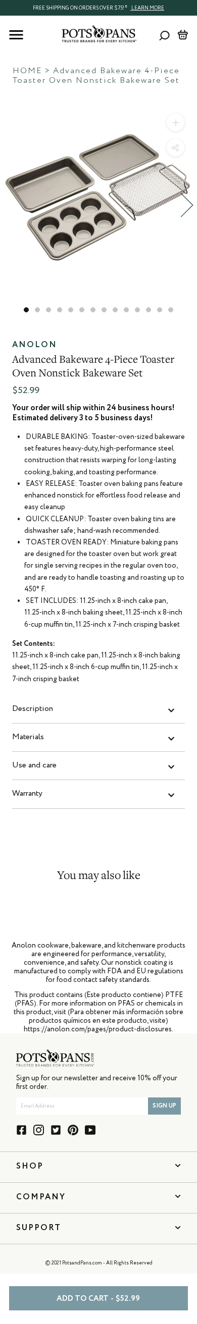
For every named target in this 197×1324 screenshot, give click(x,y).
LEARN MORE (147, 8)
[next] (186, 205)
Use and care (34, 765)
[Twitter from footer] (56, 1130)
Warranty (27, 794)
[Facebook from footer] (21, 1130)
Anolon (34, 345)
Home (27, 71)
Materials (28, 737)
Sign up (164, 1106)
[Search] (164, 35)
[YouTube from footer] (90, 1130)
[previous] (10, 205)
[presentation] (98, 7)
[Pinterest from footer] (73, 1130)
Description (32, 709)
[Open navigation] (16, 34)
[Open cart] (182, 35)
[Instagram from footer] (38, 1130)
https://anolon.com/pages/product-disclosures (98, 1029)
